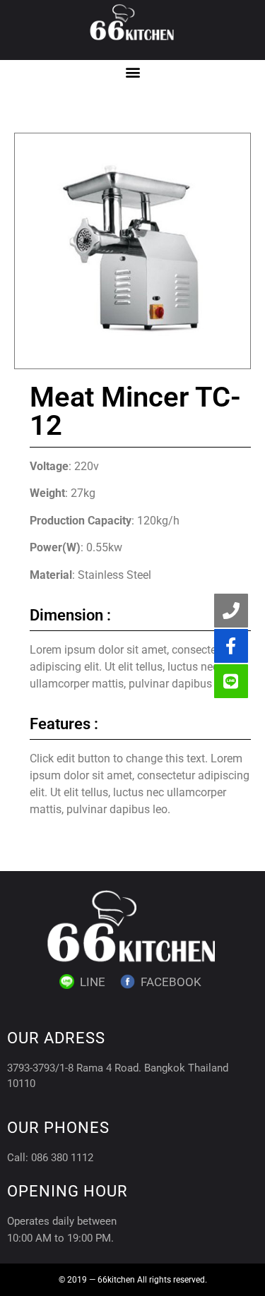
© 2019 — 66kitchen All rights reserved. (133, 1280)
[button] (132, 71)
